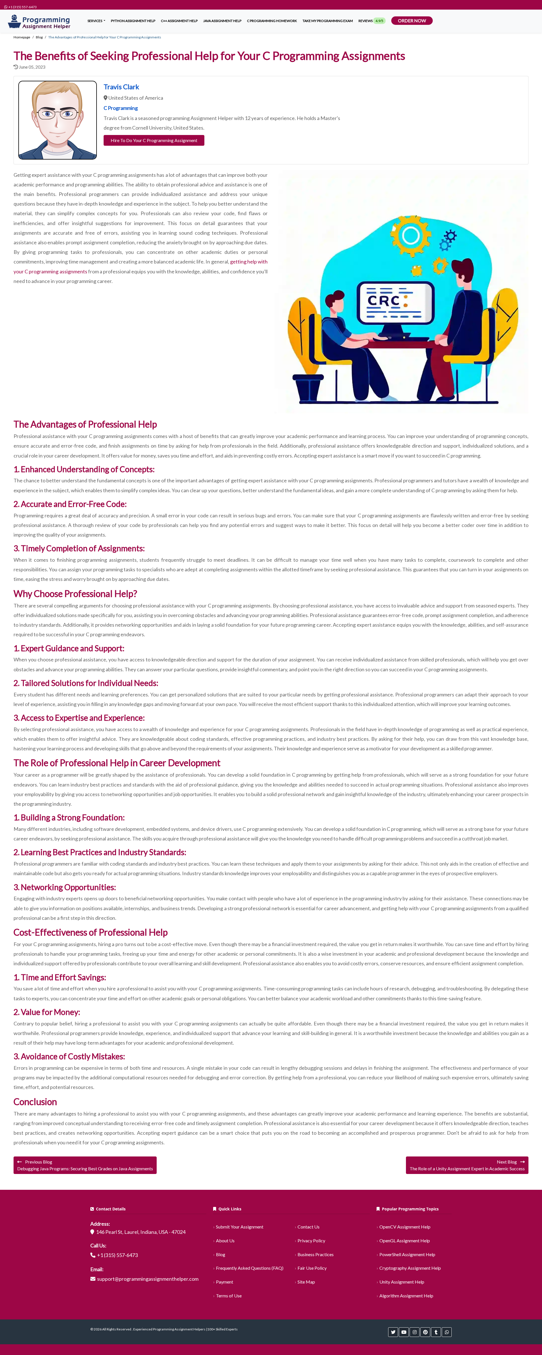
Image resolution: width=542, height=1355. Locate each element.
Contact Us (309, 1226)
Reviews (371, 21)
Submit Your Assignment (239, 1226)
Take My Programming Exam (328, 21)
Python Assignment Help (133, 21)
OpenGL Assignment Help (404, 1240)
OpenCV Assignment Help (404, 1226)
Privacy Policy (311, 1240)
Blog (220, 1254)
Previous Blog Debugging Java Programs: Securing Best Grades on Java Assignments (85, 1165)
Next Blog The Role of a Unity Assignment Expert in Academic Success (467, 1165)
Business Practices (316, 1254)
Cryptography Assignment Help (410, 1268)
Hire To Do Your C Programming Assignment (154, 140)
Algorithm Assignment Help (406, 1295)
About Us (225, 1240)
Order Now (412, 20)
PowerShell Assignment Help (407, 1254)
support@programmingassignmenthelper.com (147, 1279)
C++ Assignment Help (179, 21)
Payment (224, 1281)
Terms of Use (229, 1295)
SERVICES (95, 21)
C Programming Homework (272, 21)
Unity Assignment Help (401, 1281)
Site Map (306, 1281)
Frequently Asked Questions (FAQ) (249, 1268)
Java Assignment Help (222, 21)
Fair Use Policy (312, 1268)
